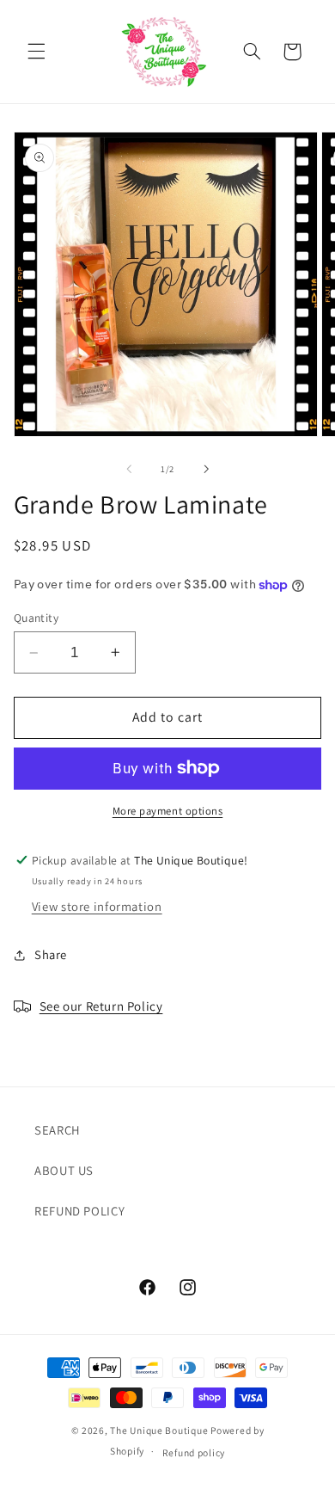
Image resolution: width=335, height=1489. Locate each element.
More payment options (168, 810)
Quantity (36, 617)
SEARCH (57, 1130)
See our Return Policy (101, 1006)
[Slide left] (129, 469)
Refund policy (194, 1452)
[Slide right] (206, 469)
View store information (97, 906)
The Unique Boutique (159, 1430)
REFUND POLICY (79, 1211)
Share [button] (50, 954)
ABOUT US (64, 1170)
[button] (36, 51)
